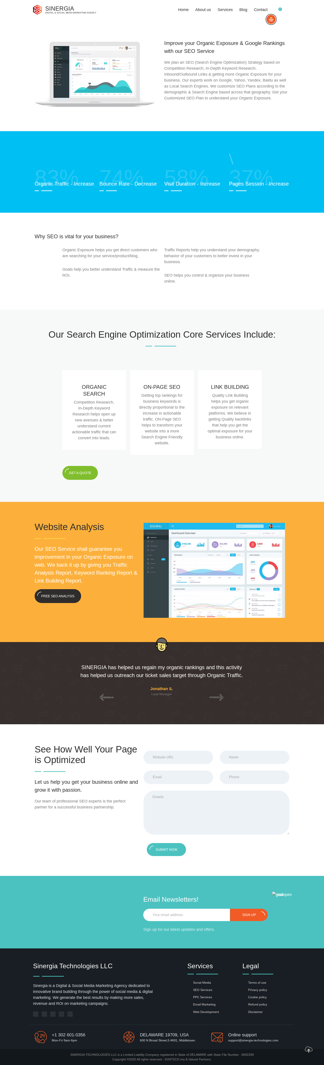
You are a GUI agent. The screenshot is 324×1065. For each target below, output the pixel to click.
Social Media (202, 982)
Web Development (206, 1012)
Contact (261, 10)
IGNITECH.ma (175, 1059)
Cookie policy (257, 997)
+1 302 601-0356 (68, 1034)
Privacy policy (257, 990)
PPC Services (202, 997)
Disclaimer (255, 1012)
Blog (243, 10)
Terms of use (257, 982)
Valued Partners (199, 1059)
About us (203, 10)
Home (183, 10)
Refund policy (257, 1004)
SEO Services (202, 990)
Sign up (249, 915)
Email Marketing (204, 1004)
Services (225, 10)
